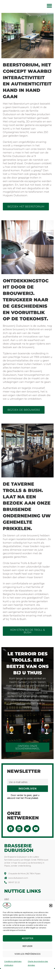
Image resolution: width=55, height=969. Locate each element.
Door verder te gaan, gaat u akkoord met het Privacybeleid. (23, 796)
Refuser (27, 946)
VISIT (6, 899)
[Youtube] (35, 828)
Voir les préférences (28, 954)
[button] (50, 905)
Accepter (27, 938)
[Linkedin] (19, 828)
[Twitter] (27, 828)
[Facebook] (10, 828)
